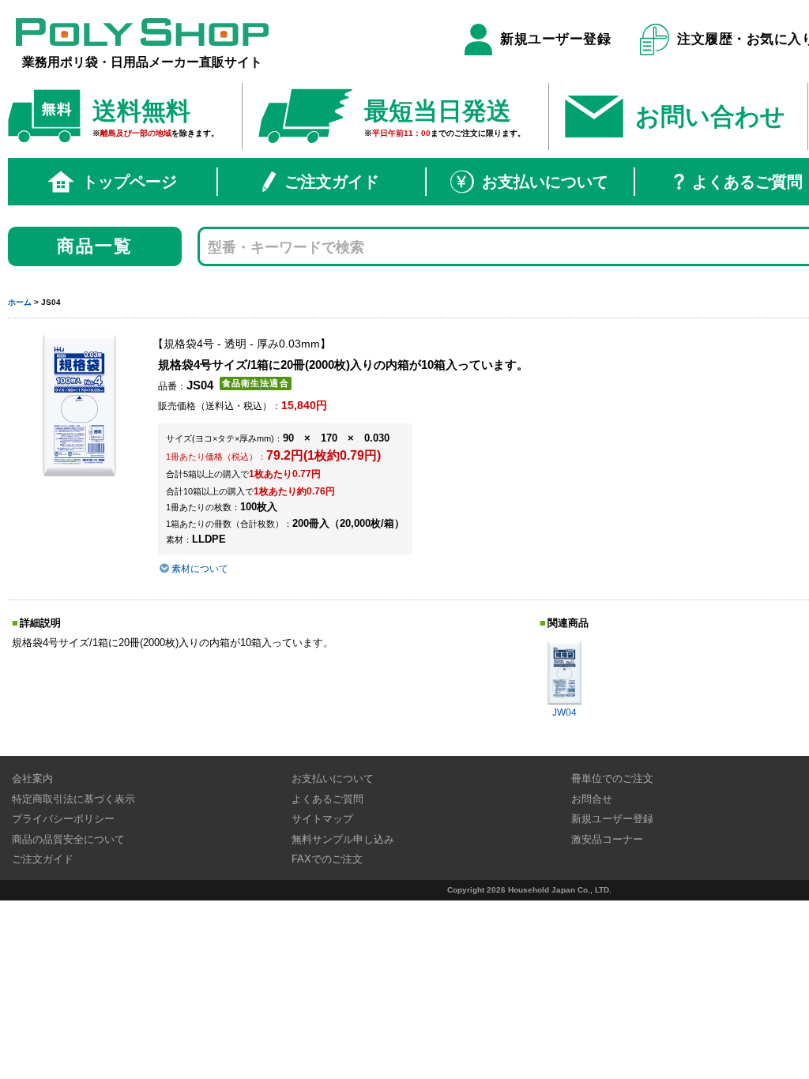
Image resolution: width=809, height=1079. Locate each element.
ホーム (20, 302)
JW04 (564, 712)
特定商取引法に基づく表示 (73, 799)
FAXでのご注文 (327, 859)
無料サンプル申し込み (343, 839)
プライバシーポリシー (63, 819)
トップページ (129, 181)
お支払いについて (545, 181)
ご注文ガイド (331, 181)
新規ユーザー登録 (555, 39)
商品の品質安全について (68, 839)
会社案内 (32, 778)
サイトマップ (322, 819)
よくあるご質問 (327, 799)
